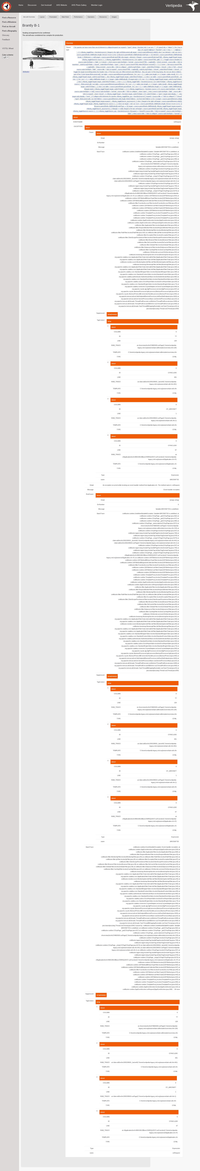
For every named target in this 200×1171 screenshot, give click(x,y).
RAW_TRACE (116, 345)
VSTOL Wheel (7, 48)
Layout (42, 17)
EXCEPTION (78, 126)
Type (102, 475)
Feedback (6, 40)
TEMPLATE (117, 352)
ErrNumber (100, 142)
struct (75, 117)
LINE (119, 341)
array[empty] (112, 314)
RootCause (89, 494)
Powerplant (53, 17)
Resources (103, 17)
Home (21, 5)
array (109, 321)
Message (101, 147)
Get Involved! (46, 5)
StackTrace (100, 151)
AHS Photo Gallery (79, 5)
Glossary (5, 35)
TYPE (119, 357)
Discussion (32, 5)
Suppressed (100, 313)
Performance (78, 17)
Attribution (26, 72)
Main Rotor (65, 17)
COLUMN (117, 332)
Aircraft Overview (29, 17)
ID (120, 336)
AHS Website (61, 5)
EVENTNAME (77, 122)
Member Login (96, 5)
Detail (102, 138)
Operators (91, 17)
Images (114, 17)
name (102, 479)
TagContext (100, 320)
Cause (91, 132)
